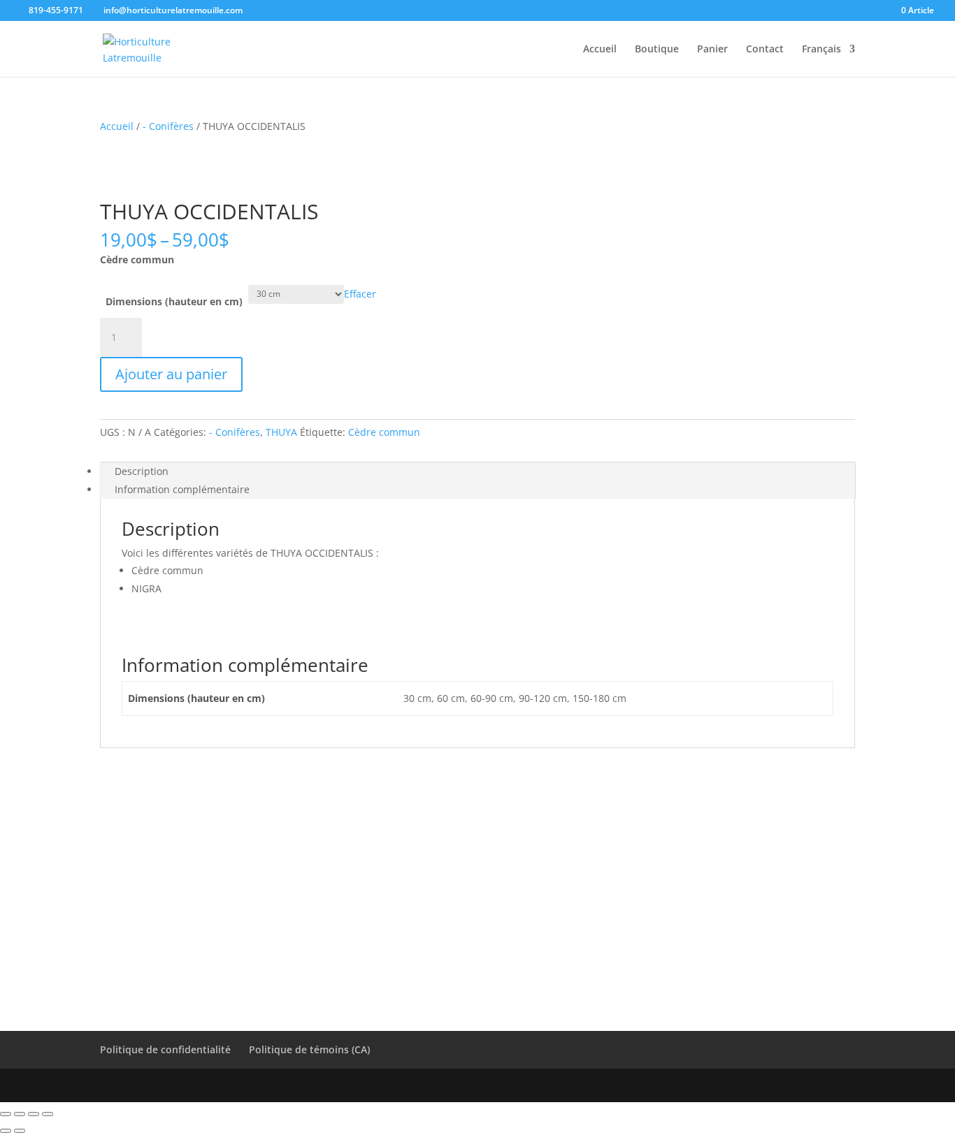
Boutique (657, 49)
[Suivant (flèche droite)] (19, 1131)
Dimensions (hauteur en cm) (174, 301)
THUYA (281, 432)
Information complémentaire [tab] (182, 489)
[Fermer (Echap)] (47, 1114)
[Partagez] (33, 1114)
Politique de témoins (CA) (309, 1049)
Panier (712, 49)
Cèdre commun (384, 432)
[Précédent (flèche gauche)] (5, 1131)
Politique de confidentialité (165, 1049)
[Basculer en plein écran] (19, 1114)
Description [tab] (141, 471)
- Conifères (168, 126)
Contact (765, 49)
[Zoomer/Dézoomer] (5, 1114)
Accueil (600, 49)
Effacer (360, 293)
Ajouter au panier (171, 374)
